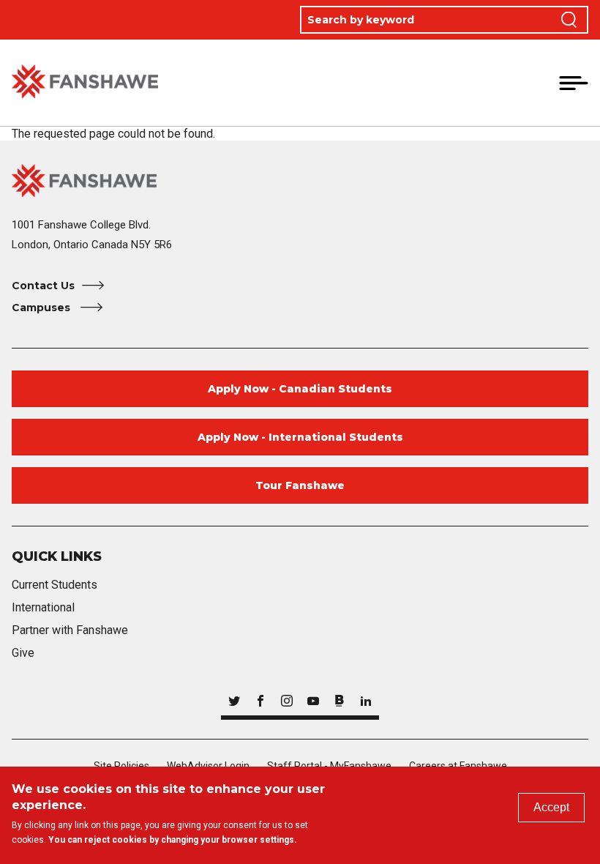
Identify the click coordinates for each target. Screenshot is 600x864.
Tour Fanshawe (300, 485)
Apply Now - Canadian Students (300, 388)
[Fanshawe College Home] (85, 82)
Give (23, 653)
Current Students (54, 585)
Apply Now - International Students (300, 437)
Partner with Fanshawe (70, 630)
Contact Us (43, 285)
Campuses (42, 307)
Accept (551, 807)
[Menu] (573, 83)
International (43, 607)
